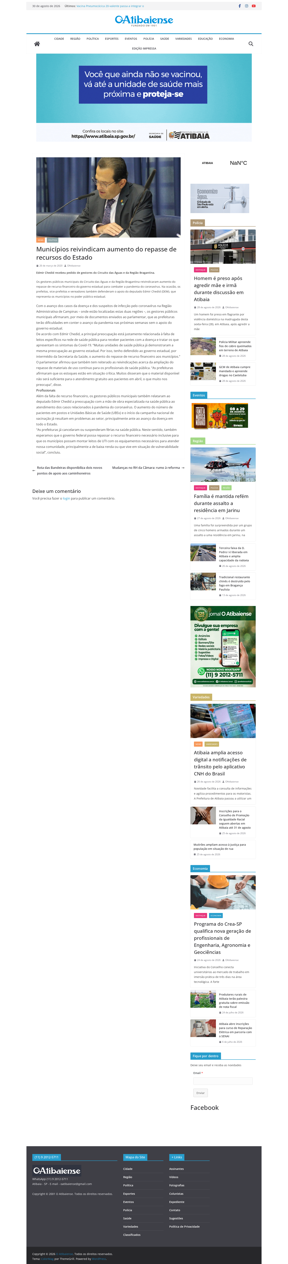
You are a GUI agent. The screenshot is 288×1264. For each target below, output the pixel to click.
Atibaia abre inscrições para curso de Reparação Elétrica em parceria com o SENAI (235, 1030)
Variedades (183, 39)
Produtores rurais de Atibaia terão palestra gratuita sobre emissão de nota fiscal (234, 1001)
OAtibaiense (74, 265)
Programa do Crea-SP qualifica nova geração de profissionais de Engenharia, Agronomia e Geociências (222, 938)
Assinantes (176, 1169)
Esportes (112, 39)
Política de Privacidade (184, 1226)
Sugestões (176, 1218)
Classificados (131, 1235)
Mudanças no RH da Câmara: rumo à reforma (146, 467)
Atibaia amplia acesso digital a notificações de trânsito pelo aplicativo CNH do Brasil (220, 763)
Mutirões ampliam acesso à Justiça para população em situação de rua (220, 847)
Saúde (164, 39)
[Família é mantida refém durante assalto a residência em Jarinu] (223, 464)
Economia (226, 39)
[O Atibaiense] (37, 44)
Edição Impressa (144, 48)
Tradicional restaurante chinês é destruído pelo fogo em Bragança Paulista (234, 583)
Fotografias (176, 1185)
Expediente (176, 1202)
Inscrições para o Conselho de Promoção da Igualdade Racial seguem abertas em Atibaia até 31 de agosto (235, 819)
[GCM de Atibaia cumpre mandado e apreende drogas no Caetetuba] (203, 374)
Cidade (59, 39)
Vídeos (173, 1177)
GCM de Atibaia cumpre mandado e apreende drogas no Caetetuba (234, 371)
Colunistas (176, 1194)
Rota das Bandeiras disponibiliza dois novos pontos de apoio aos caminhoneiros (69, 470)
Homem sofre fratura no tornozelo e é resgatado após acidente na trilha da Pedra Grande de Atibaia (112, 8)
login (66, 498)
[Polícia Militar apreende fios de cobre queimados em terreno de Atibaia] (203, 349)
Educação (205, 39)
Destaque (201, 269)
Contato (174, 1210)
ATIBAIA (223, 163)
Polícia (148, 39)
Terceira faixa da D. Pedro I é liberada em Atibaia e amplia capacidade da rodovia (234, 554)
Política (93, 39)
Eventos (131, 39)
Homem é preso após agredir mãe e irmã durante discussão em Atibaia (219, 288)
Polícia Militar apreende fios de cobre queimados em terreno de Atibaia (235, 346)
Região (75, 39)
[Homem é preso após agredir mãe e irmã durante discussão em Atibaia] (223, 247)
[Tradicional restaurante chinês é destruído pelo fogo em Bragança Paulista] (203, 586)
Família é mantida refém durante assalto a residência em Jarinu (221, 503)
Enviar (201, 1093)
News (40, 240)
